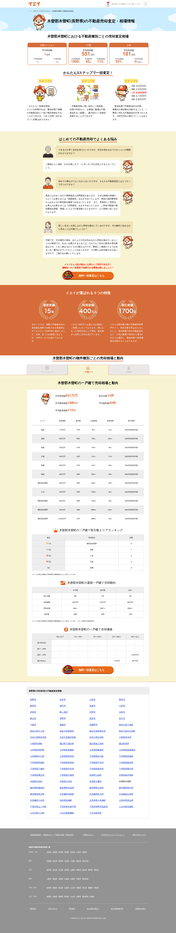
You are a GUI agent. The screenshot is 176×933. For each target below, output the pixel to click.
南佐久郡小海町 (126, 724)
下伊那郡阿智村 (67, 762)
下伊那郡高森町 (126, 756)
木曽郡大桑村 (95, 781)
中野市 (92, 712)
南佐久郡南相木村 (97, 730)
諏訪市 (63, 705)
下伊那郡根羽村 (126, 762)
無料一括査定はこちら (91, 275)
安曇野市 (93, 724)
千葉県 (72, 861)
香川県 (84, 887)
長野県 (78, 870)
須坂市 (92, 705)
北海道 (49, 852)
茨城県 (49, 861)
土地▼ (129, 371)
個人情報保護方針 (117, 908)
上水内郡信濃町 (126, 806)
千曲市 (33, 724)
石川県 (60, 870)
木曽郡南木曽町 (126, 775)
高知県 (96, 887)
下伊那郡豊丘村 (37, 775)
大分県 (72, 896)
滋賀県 (55, 878)
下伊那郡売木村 (67, 768)
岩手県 (60, 852)
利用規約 (72, 908)
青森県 (55, 852)
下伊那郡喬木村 (126, 768)
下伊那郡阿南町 (37, 762)
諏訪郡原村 (124, 743)
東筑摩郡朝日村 (126, 787)
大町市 (122, 712)
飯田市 (33, 705)
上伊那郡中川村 (37, 756)
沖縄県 (92, 896)
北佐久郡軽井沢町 (38, 737)
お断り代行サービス (139, 835)
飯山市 (33, 718)
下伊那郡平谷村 (96, 762)
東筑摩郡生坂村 (67, 787)
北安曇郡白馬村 (126, 794)
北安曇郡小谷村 (37, 800)
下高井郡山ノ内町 (38, 806)
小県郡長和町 (36, 743)
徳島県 (78, 887)
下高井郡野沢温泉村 (98, 806)
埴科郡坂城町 (66, 800)
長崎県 (60, 896)
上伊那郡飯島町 (96, 749)
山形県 (78, 852)
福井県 (66, 870)
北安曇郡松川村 (96, 794)
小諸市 (122, 705)
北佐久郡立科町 (96, 737)
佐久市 (122, 718)
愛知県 (96, 870)
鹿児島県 (85, 896)
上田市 (92, 699)
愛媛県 (90, 887)
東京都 (78, 861)
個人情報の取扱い (93, 908)
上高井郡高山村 (126, 800)
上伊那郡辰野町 (37, 749)
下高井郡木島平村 (68, 806)
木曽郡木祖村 (36, 781)
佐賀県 (55, 896)
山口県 (72, 887)
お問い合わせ (52, 908)
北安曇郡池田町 (67, 794)
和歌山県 (85, 878)
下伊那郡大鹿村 (67, 775)
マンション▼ (47, 371)
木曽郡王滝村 (66, 781)
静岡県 (90, 870)
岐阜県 (84, 870)
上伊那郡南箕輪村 (127, 749)
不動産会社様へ (140, 908)
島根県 (55, 887)
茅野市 (63, 718)
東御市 (63, 724)
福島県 (84, 852)
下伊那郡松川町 (96, 756)
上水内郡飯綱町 (67, 812)
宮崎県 (78, 896)
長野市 (33, 699)
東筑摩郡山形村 (96, 787)
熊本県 (66, 896)
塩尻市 (92, 718)
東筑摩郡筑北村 (37, 794)
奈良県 (78, 878)
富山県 (55, 870)
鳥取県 (49, 887)
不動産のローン (48, 835)
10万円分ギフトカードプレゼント (113, 835)
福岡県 (49, 896)
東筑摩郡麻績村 (37, 787)
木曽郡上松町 (95, 775)
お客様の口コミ (88, 835)
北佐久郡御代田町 (68, 737)
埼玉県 (66, 861)
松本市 (63, 699)
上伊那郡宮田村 (67, 756)
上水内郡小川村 (37, 812)
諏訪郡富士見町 (96, 743)
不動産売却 (69, 835)
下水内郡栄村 (95, 812)
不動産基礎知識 (35, 835)
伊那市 (33, 712)
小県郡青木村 (125, 737)
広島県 (66, 887)
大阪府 (66, 878)
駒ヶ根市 (64, 712)
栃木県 (55, 861)
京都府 (60, 878)
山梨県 (72, 870)
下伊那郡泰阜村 (96, 768)
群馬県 (60, 861)
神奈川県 (85, 861)
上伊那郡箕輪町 (67, 749)
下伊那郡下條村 (37, 768)
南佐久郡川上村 (37, 730)
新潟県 (49, 870)
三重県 (49, 878)
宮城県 (66, 852)
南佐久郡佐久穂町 (127, 730)
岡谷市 (122, 699)
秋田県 (72, 852)
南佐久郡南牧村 (67, 730)
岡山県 (60, 887)
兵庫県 (72, 878)
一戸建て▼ (88, 371)
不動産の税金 (59, 835)
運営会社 (33, 908)
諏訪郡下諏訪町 (67, 743)
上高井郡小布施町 (97, 800)
